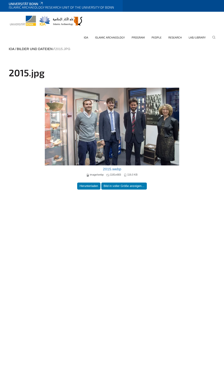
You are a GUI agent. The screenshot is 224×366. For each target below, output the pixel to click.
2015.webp (112, 169)
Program (138, 37)
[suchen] (212, 40)
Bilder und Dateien (35, 49)
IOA (86, 37)
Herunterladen (89, 186)
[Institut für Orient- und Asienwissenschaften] (46, 21)
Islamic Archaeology (110, 37)
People (157, 37)
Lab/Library (197, 37)
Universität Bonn (23, 4)
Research (175, 37)
